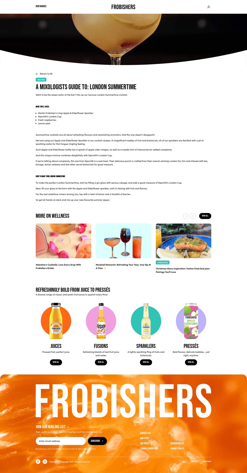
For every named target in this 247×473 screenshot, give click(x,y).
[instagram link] (45, 461)
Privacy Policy (177, 448)
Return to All (45, 73)
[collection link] (56, 321)
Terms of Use (194, 462)
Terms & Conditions (149, 448)
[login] (208, 6)
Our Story (144, 438)
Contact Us (145, 433)
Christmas (163, 262)
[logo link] (123, 7)
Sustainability (177, 443)
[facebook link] (38, 461)
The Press (144, 443)
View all (205, 215)
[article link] (63, 241)
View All (56, 362)
